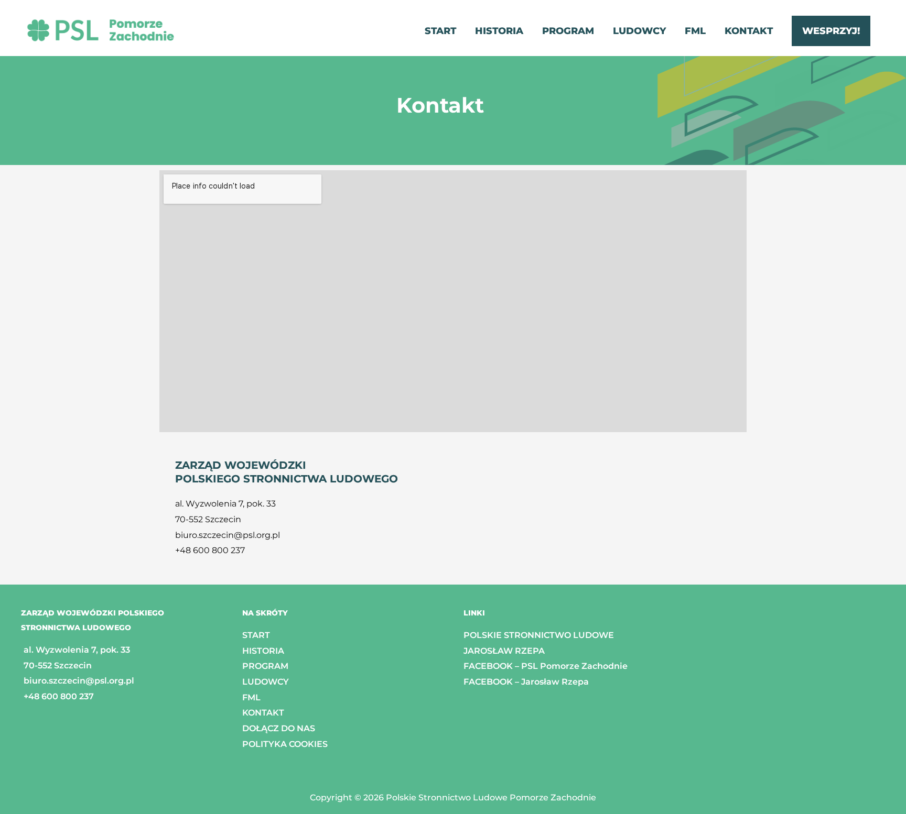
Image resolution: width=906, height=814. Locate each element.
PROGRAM (265, 666)
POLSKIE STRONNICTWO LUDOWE (538, 635)
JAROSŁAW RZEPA (504, 651)
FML (251, 697)
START (256, 635)
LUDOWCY (265, 682)
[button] (831, 31)
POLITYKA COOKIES (285, 744)
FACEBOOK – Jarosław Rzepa (526, 682)
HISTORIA (263, 651)
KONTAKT (263, 713)
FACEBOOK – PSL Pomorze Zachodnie (545, 666)
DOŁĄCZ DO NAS (278, 728)
